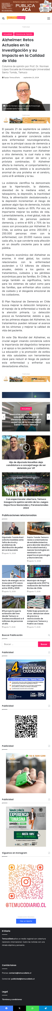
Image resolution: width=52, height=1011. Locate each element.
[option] (26, 416)
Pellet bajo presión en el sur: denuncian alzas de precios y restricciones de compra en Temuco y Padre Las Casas (38, 617)
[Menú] (48, 19)
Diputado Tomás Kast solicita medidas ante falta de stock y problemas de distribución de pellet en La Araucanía (13, 543)
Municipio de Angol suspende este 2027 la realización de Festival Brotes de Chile (38, 584)
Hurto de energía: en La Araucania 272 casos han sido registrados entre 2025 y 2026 (13, 584)
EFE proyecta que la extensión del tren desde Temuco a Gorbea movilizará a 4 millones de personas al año (13, 617)
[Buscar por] (3, 19)
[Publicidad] (26, 6)
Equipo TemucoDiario (12, 77)
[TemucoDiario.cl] (16, 18)
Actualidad (7, 34)
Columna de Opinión (24, 34)
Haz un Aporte (26, 921)
